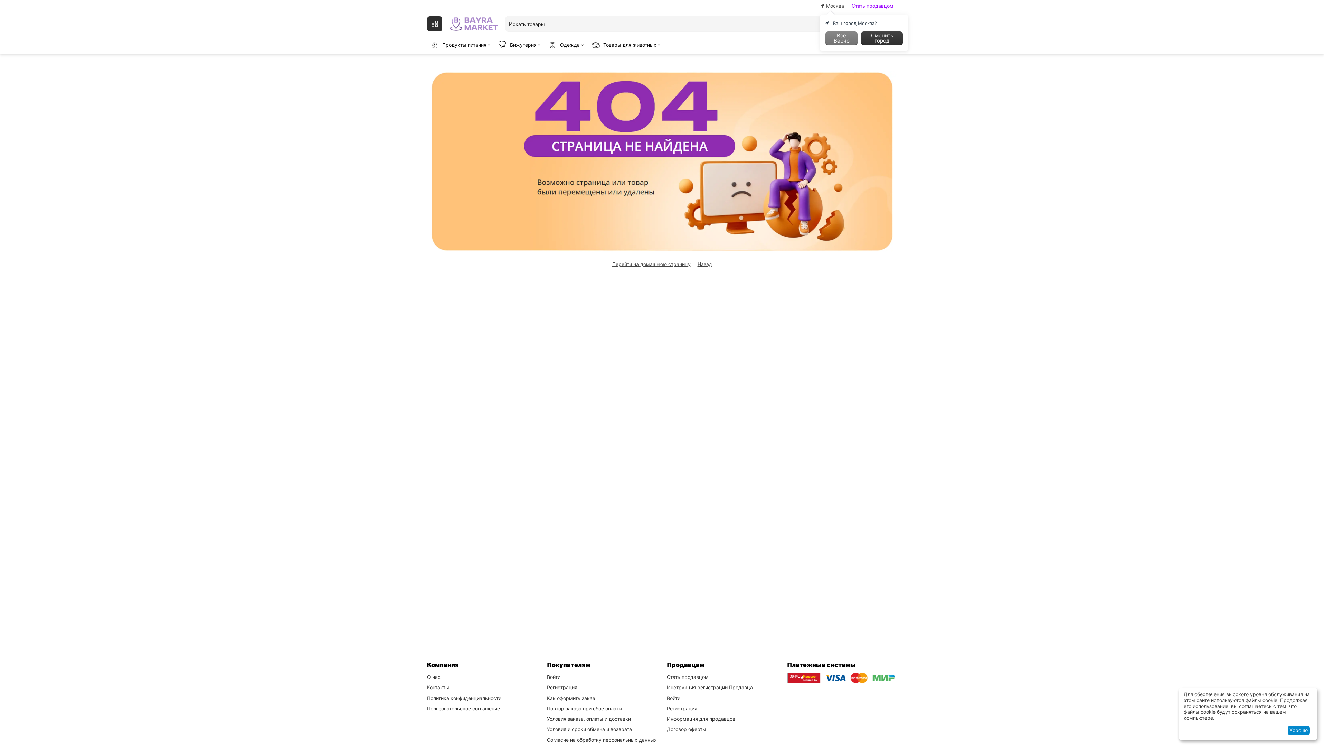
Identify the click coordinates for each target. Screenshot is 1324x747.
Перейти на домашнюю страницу (651, 264)
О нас (434, 677)
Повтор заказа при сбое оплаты (584, 708)
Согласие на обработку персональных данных (602, 740)
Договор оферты (686, 729)
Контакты (438, 687)
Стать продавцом (872, 6)
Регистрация (562, 687)
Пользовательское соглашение (463, 708)
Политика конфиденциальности (464, 698)
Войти (553, 677)
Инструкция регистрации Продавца (710, 687)
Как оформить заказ (571, 698)
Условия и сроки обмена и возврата (589, 729)
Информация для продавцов (701, 719)
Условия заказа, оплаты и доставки (589, 719)
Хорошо (1298, 730)
